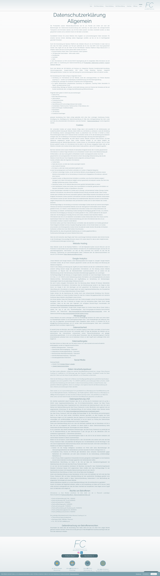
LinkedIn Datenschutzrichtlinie (60, 366)
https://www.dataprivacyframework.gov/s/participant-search (82, 411)
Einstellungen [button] (138, 574)
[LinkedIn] (81, 553)
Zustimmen (154, 574)
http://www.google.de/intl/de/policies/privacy (75, 313)
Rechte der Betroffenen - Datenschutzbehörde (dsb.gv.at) (75, 494)
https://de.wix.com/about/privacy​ (73, 254)
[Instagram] (78, 553)
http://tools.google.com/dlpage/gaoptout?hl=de (70, 305)
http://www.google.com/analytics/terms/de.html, (96, 309)
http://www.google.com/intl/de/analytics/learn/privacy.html (85, 311)
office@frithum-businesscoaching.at (59, 323)
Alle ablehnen (146, 574)
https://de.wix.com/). (102, 47)
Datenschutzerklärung (93, 121)
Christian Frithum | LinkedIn (67, 364)
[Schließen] (158, 574)
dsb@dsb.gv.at (66, 521)
